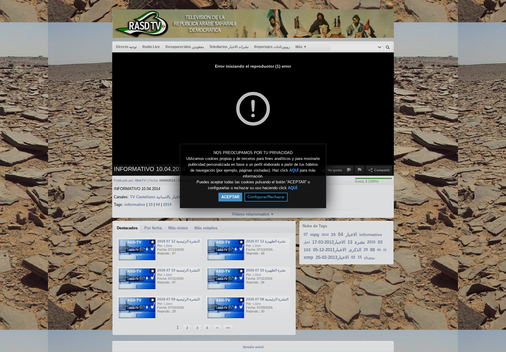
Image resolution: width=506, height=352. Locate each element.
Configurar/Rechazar (266, 197)
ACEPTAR (230, 197)
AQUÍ (294, 170)
